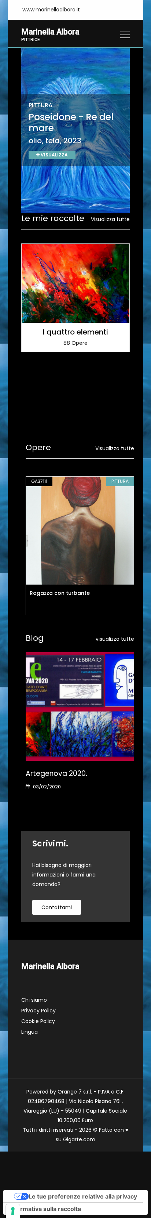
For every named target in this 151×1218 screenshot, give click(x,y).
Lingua (29, 1032)
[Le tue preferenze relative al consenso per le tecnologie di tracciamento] (13, 1211)
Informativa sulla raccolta (45, 1208)
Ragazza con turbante (60, 593)
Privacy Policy (38, 1010)
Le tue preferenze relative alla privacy (83, 1196)
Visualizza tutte (110, 219)
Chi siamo (34, 1000)
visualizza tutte (115, 639)
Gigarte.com (79, 1139)
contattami (56, 907)
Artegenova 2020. (56, 773)
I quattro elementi (75, 332)
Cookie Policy (38, 1021)
